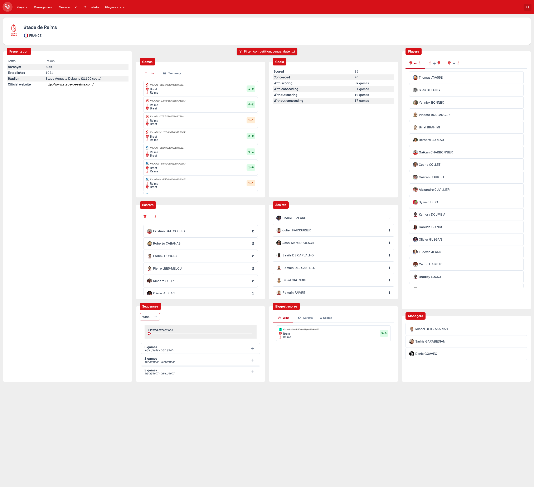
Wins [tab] (285, 317)
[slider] (149, 333)
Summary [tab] (174, 73)
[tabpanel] (333, 333)
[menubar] (70, 7)
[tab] (145, 217)
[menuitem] (22, 7)
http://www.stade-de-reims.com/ (70, 84)
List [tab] (152, 73)
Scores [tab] (327, 317)
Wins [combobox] (146, 317)
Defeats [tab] (307, 317)
